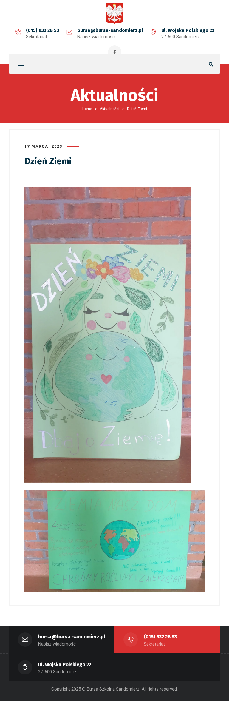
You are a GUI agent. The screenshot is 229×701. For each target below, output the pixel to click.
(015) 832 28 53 (42, 30)
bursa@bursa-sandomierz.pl (110, 30)
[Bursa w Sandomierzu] (114, 13)
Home (87, 109)
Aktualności (109, 109)
